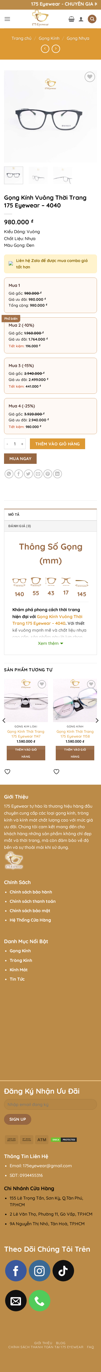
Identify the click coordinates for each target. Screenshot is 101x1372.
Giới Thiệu (43, 1343)
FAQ (90, 1347)
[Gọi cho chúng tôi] (39, 1300)
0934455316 (31, 1175)
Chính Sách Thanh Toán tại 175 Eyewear (45, 1347)
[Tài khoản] (81, 19)
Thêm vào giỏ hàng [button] (26, 753)
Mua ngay (20, 458)
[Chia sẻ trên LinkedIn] (57, 473)
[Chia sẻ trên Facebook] (18, 473)
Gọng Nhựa (78, 38)
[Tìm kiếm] (92, 19)
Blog (60, 1343)
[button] (7, 18)
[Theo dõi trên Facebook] (16, 1270)
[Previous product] (56, 49)
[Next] (88, 116)
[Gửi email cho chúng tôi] (16, 1300)
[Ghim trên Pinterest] (47, 473)
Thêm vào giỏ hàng (57, 443)
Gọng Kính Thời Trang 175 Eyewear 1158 (75, 733)
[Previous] (13, 116)
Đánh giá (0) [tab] (19, 526)
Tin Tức (17, 979)
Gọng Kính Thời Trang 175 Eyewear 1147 (25, 733)
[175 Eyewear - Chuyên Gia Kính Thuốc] (39, 19)
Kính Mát (19, 969)
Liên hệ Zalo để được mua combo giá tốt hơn (52, 263)
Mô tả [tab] (13, 514)
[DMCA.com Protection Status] (63, 1139)
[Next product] (45, 49)
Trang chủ (22, 38)
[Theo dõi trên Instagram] (39, 1270)
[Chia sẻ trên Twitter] (28, 473)
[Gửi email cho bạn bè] (38, 473)
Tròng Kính (21, 960)
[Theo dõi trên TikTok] (63, 1270)
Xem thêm (48, 643)
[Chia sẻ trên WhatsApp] (9, 473)
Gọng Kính (49, 38)
